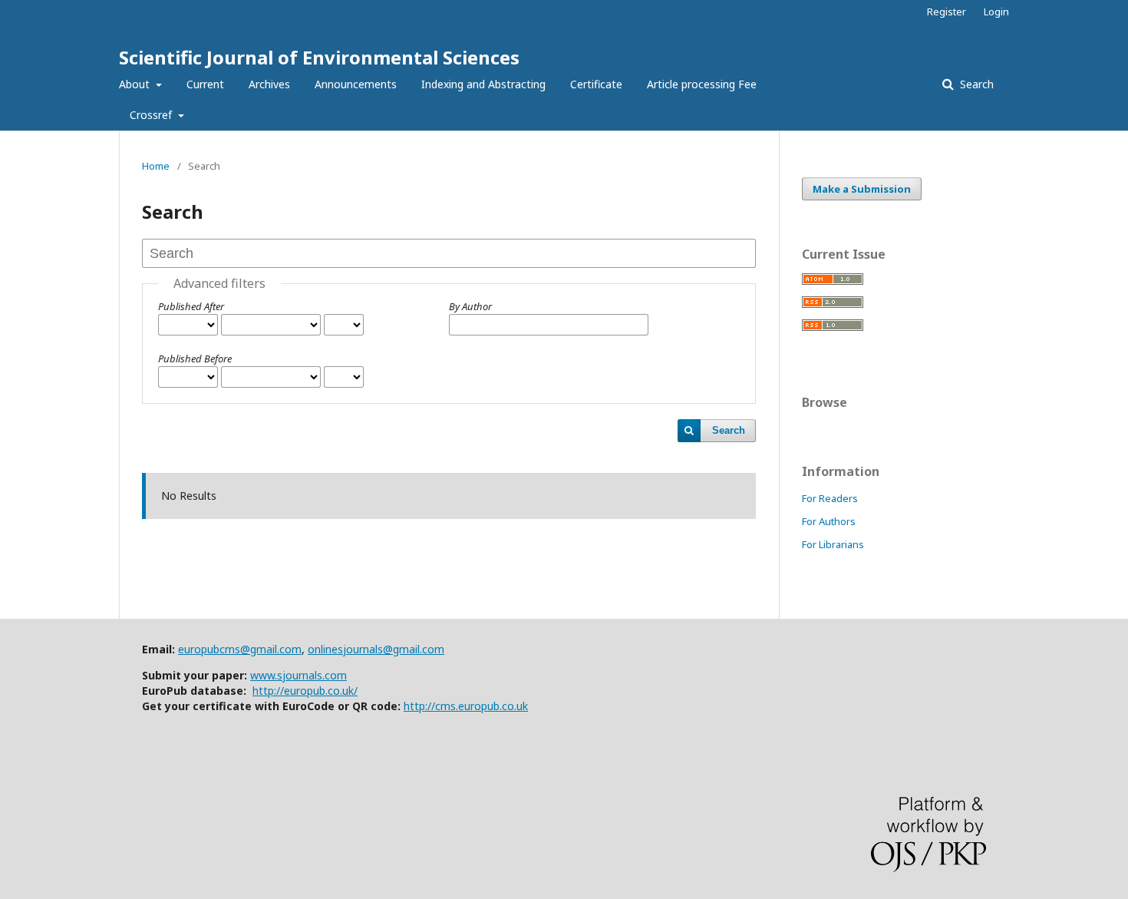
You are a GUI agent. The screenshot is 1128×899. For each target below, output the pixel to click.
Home (156, 166)
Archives (269, 84)
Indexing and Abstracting (483, 84)
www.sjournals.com (298, 675)
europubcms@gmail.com (240, 649)
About (136, 84)
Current (205, 84)
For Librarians (833, 544)
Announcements (356, 84)
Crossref (152, 114)
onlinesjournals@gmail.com (376, 649)
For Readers (830, 498)
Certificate (596, 84)
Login (996, 11)
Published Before (195, 358)
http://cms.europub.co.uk (466, 706)
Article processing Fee (702, 84)
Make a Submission (862, 189)
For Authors (829, 521)
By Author (470, 306)
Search (975, 84)
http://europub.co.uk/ (305, 690)
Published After (191, 306)
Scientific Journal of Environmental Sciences (319, 57)
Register (946, 11)
